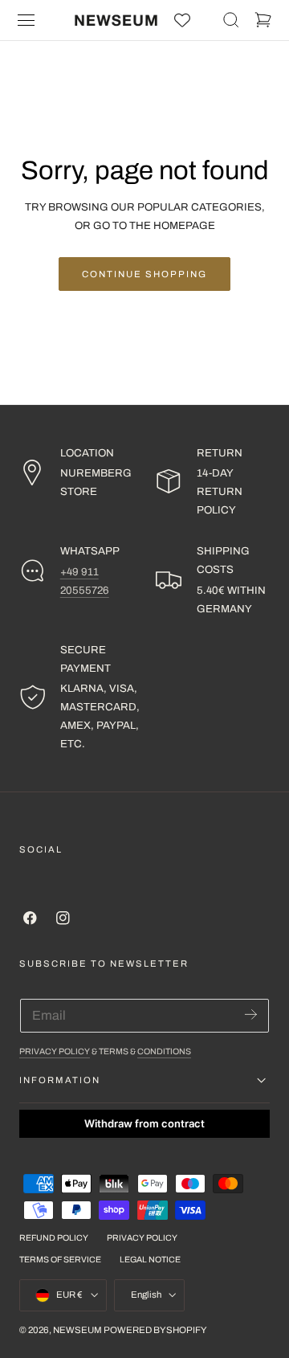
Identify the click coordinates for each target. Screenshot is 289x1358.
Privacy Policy (54, 1051)
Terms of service (60, 1259)
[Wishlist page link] (182, 20)
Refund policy (53, 1237)
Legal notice (150, 1259)
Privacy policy (142, 1237)
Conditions (164, 1051)
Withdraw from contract (144, 1123)
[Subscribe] (251, 1014)
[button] (26, 20)
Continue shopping (144, 274)
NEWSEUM (77, 1330)
